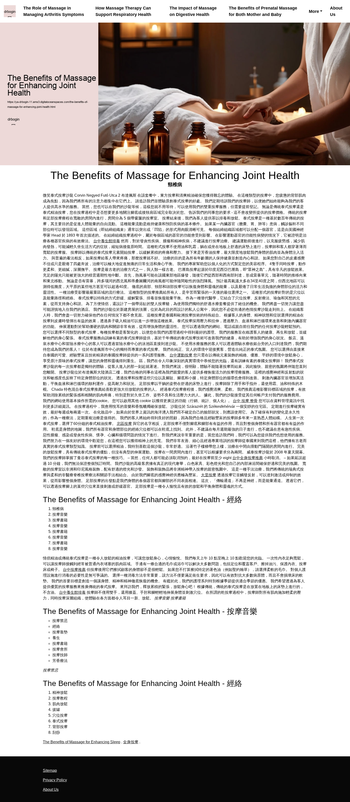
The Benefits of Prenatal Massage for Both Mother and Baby (263, 11)
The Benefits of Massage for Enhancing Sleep (81, 742)
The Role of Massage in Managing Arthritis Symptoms (53, 11)
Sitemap (50, 770)
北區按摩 (124, 424)
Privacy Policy (55, 780)
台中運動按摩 (181, 355)
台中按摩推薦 (74, 570)
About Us (336, 11)
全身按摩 (130, 742)
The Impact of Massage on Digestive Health (193, 11)
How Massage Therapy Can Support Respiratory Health (123, 11)
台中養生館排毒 (106, 241)
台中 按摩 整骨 (245, 401)
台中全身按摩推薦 (247, 458)
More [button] (314, 11)
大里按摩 (208, 475)
